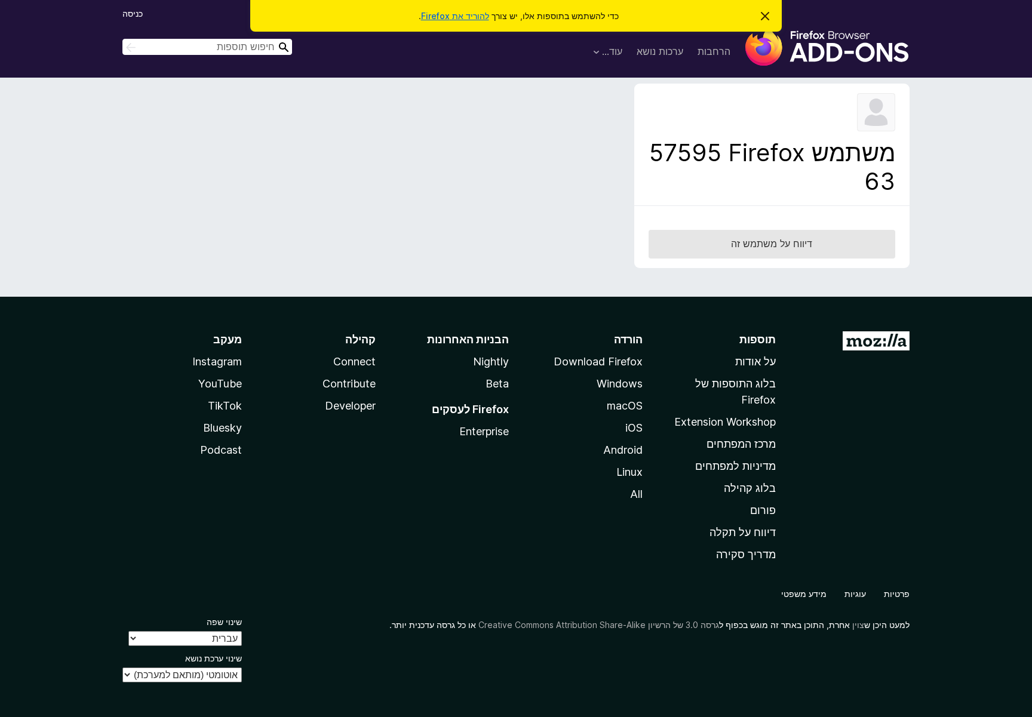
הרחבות (714, 51)
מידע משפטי (804, 594)
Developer (350, 405)
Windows (620, 383)
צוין (858, 625)
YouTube (220, 383)
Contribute (349, 383)
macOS (625, 405)
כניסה (132, 13)
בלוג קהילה (750, 488)
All (636, 494)
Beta (497, 383)
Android (623, 450)
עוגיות (855, 594)
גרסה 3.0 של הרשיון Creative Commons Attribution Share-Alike (598, 625)
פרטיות (897, 594)
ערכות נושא (660, 51)
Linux (629, 472)
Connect (354, 361)
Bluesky (222, 427)
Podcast (221, 450)
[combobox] (207, 47)
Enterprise (484, 431)
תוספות (757, 339)
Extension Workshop (725, 422)
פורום (763, 510)
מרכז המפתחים (741, 444)
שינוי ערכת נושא (213, 658)
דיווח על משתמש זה (771, 244)
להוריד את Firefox (455, 16)
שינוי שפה (224, 622)
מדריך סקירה (746, 554)
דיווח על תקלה (743, 532)
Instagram (217, 361)
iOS (634, 427)
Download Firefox (598, 361)
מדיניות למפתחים (735, 466)
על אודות (755, 361)
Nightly (491, 361)
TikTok (225, 405)
